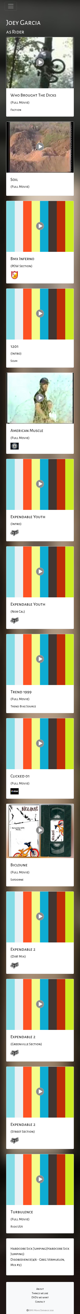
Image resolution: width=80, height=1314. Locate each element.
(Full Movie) (20, 102)
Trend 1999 (21, 692)
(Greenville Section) (26, 1044)
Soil (14, 179)
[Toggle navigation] (11, 6)
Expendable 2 (22, 949)
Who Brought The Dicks (33, 95)
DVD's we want (40, 1297)
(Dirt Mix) (18, 956)
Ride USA (16, 1226)
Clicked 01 (20, 776)
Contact (40, 1301)
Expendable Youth (27, 516)
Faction (15, 109)
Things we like (40, 1293)
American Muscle (26, 430)
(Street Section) (22, 1131)
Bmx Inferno (22, 258)
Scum (13, 360)
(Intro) (16, 353)
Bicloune (18, 865)
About (40, 1289)
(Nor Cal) (17, 611)
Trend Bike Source (23, 706)
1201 (14, 346)
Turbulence (21, 1212)
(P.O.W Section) (21, 266)
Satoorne (16, 879)
